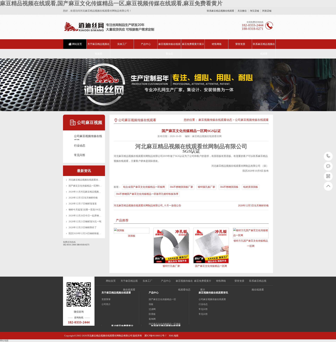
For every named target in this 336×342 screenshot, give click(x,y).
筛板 (151, 304)
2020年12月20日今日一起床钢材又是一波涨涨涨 (93, 215)
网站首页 (77, 44)
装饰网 (152, 319)
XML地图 (173, 335)
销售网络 (217, 44)
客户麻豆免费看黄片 (122, 326)
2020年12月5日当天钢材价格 (83, 197)
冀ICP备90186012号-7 (155, 335)
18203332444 (328, 156)
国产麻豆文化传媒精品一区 (162, 299)
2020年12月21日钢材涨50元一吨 (85, 221)
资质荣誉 (106, 299)
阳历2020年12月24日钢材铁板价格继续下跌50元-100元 (96, 233)
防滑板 (152, 314)
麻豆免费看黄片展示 (193, 44)
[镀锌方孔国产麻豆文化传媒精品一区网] (251, 233)
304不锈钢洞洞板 (229, 187)
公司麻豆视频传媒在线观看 (88, 136)
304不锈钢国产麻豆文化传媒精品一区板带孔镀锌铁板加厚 (147, 194)
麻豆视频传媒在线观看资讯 (213, 292)
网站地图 (4, 340)
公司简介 (106, 304)
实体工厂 (122, 44)
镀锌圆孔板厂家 (206, 187)
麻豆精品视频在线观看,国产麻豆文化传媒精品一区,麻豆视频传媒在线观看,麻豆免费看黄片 (111, 3)
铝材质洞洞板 (250, 187)
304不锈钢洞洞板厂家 (181, 187)
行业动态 (79, 145)
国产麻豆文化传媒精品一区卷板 (165, 324)
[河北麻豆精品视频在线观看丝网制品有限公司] (109, 27)
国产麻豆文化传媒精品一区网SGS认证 (88, 185)
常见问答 (79, 155)
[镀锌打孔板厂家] (171, 245)
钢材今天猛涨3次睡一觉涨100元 (85, 209)
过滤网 (152, 309)
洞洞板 (131, 236)
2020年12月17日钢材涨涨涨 (83, 203)
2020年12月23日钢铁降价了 (83, 227)
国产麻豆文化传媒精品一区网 (211, 266)
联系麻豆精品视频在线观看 (220, 10)
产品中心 (146, 44)
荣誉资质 (240, 44)
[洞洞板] (131, 230)
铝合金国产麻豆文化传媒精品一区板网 (144, 187)
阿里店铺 (266, 10)
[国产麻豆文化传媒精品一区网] (211, 245)
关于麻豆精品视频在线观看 (99, 49)
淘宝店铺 (254, 10)
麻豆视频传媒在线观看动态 (169, 49)
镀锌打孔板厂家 (171, 266)
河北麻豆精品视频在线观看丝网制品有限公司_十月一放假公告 (100, 179)
